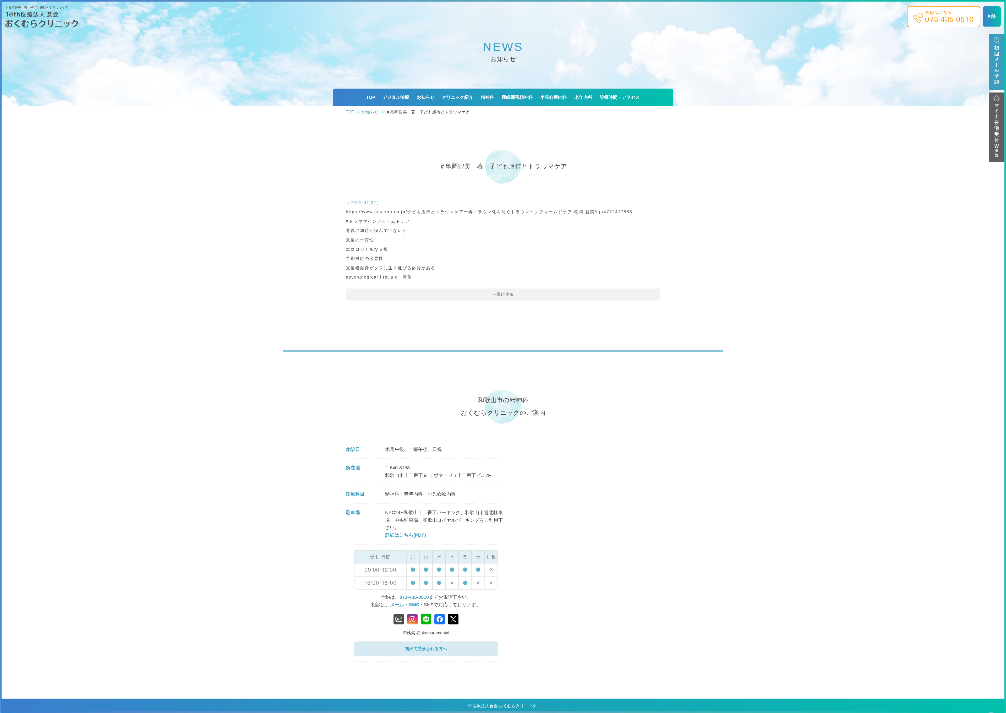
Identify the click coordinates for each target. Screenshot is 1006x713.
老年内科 (583, 97)
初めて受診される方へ (426, 648)
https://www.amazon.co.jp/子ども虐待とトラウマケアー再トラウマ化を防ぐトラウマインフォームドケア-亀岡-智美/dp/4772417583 (489, 212)
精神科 (487, 97)
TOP (370, 97)
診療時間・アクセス (620, 97)
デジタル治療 (395, 97)
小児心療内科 (553, 97)
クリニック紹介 (457, 97)
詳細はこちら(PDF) (405, 535)
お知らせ (426, 97)
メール (397, 604)
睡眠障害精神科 (517, 97)
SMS (414, 604)
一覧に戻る (503, 294)
